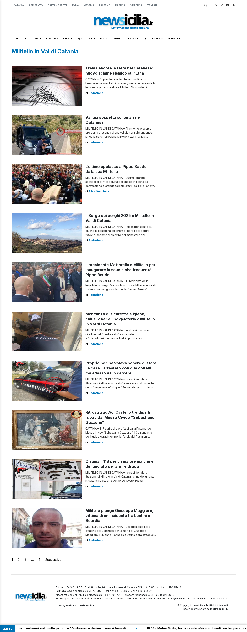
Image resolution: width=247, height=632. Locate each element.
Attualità (173, 38)
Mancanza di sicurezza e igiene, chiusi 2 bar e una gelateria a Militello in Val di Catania (120, 319)
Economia (52, 38)
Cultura (67, 38)
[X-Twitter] (216, 5)
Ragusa (120, 5)
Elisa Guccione (99, 191)
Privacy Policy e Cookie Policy (75, 605)
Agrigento (36, 5)
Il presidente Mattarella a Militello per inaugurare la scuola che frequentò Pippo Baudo (120, 270)
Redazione (96, 93)
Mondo (104, 38)
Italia (92, 38)
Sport (80, 38)
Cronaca (19, 38)
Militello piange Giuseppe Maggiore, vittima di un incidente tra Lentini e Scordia (119, 515)
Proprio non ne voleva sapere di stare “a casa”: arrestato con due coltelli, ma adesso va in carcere (120, 368)
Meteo (117, 38)
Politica (36, 38)
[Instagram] (222, 5)
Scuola (156, 38)
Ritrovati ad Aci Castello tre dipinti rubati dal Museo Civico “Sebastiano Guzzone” (120, 417)
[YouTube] (227, 5)
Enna (75, 5)
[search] (205, 5)
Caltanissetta (57, 5)
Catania (18, 5)
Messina (89, 5)
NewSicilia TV (135, 38)
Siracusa (136, 5)
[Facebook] (211, 5)
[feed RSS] (233, 5)
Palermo (104, 5)
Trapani (152, 5)
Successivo (53, 560)
